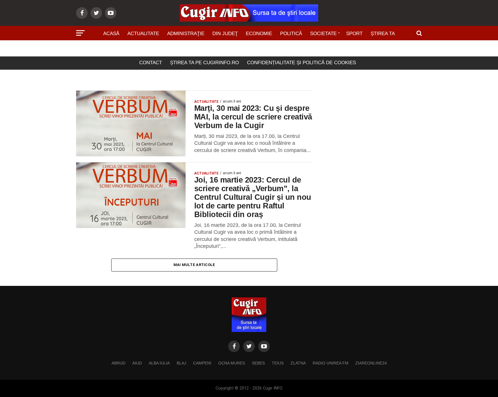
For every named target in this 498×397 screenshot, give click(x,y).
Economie (259, 33)
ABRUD (118, 363)
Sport (354, 33)
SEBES (258, 363)
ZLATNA (298, 363)
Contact (150, 62)
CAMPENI (202, 363)
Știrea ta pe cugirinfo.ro (204, 62)
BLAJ (181, 363)
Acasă (111, 33)
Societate (323, 33)
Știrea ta (383, 33)
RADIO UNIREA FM (330, 363)
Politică (291, 33)
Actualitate (143, 33)
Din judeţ (225, 33)
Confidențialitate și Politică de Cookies (301, 62)
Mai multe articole (194, 265)
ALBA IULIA (159, 363)
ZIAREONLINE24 (371, 363)
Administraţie (185, 33)
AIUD (137, 363)
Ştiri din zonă (249, 49)
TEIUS (278, 363)
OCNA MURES (231, 363)
